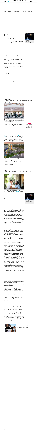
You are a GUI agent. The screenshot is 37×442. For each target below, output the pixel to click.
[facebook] (30, 1)
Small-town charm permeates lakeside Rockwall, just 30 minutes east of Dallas (23, 330)
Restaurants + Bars (14, 0)
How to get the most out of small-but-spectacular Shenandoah (23, 327)
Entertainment (20, 0)
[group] (14, 31)
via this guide (17, 121)
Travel (22, 0)
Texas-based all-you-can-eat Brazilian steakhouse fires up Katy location (29, 126)
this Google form (6, 197)
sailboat (8, 42)
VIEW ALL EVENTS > (31, 42)
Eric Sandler (17, 191)
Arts (26, 0)
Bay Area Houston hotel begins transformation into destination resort (29, 124)
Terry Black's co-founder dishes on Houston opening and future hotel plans (29, 127)
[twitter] (31, 1)
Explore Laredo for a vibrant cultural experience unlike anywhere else (23, 325)
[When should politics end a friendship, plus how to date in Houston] (14, 182)
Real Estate (25, 0)
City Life (17, 0)
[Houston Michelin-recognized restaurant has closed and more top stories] (14, 111)
